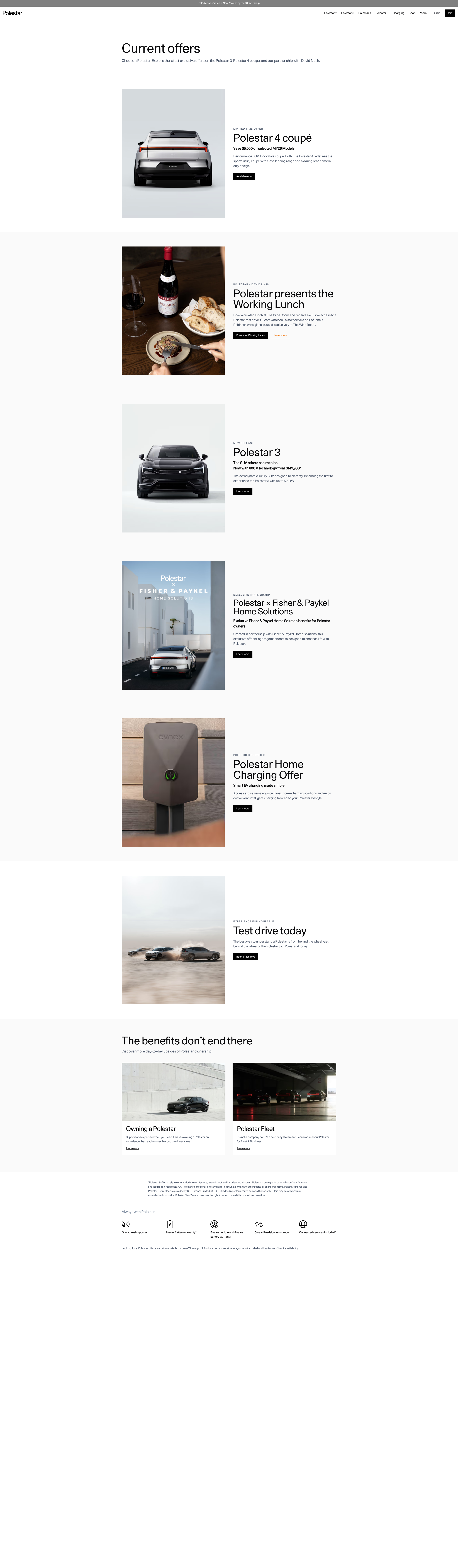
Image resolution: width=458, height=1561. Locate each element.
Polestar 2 (330, 13)
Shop (412, 13)
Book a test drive (245, 957)
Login (437, 13)
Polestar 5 (382, 13)
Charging (399, 13)
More (423, 13)
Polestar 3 (347, 13)
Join (450, 13)
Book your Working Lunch (250, 335)
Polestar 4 (364, 13)
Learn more (280, 335)
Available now (244, 176)
